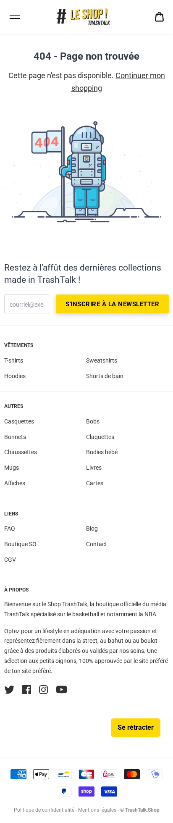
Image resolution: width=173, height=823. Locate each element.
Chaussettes (20, 452)
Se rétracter (136, 727)
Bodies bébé (102, 452)
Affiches (14, 483)
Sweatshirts (101, 360)
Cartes (94, 483)
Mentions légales (97, 810)
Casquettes (19, 421)
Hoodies (15, 376)
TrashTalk (16, 614)
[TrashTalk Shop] (86, 17)
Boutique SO (20, 544)
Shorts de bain (104, 376)
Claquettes (100, 437)
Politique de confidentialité (44, 810)
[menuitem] (159, 17)
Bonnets (15, 437)
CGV (10, 559)
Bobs (93, 421)
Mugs (11, 467)
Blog (92, 528)
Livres (94, 467)
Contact (96, 544)
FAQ (9, 528)
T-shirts (13, 360)
